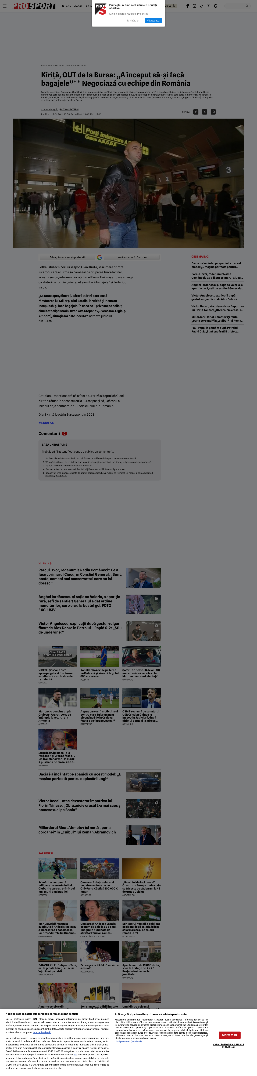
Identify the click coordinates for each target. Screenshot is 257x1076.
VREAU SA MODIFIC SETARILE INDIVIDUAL (228, 1045)
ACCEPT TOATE (229, 1035)
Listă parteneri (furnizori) (128, 1041)
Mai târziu (132, 20)
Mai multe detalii (42, 1032)
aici (75, 1055)
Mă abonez (153, 20)
